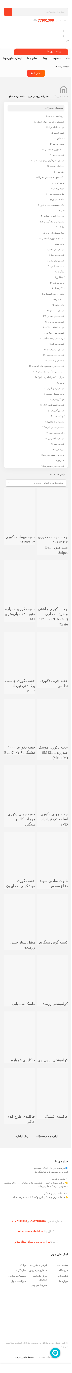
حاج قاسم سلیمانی (55, 116)
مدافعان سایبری (57, 266)
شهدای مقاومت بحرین (54, 466)
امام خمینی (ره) (57, 199)
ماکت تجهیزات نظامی (54, 149)
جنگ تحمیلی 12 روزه (55, 233)
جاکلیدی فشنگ (56, 1116)
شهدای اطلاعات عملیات (53, 216)
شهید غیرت (59, 449)
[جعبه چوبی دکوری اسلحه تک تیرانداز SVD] (52, 780)
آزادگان (61, 227)
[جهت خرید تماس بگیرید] (63, 522)
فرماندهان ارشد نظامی (53, 338)
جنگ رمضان (59, 288)
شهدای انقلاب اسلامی (54, 327)
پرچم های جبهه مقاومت (53, 455)
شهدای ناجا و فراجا (55, 127)
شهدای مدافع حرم (56, 322)
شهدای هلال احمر (56, 249)
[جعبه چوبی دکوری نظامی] (52, 646)
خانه (66, 96)
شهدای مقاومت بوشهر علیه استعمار (48, 366)
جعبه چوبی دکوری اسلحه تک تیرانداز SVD (54, 819)
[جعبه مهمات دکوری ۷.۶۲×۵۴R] (19, 503)
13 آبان (61, 271)
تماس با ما (36, 73)
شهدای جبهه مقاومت (55, 355)
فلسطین (60, 138)
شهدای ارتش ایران (55, 388)
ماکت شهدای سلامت (55, 394)
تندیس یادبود (58, 144)
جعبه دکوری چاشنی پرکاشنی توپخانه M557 (20, 686)
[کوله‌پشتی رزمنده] (52, 970)
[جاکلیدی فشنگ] (52, 1082)
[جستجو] (8, 12)
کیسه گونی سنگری (53, 942)
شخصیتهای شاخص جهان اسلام (50, 122)
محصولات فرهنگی (56, 421)
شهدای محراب (57, 344)
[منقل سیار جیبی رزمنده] (19, 908)
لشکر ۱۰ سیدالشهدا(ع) (54, 294)
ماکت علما (59, 305)
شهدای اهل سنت (56, 260)
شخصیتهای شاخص (56, 360)
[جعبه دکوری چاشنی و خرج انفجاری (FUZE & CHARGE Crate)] (52, 575)
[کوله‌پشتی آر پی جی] (52, 1026)
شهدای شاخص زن (56, 438)
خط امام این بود (57, 166)
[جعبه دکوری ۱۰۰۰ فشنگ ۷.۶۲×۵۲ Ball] (19, 713)
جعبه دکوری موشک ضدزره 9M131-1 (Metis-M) (53, 752)
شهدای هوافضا (57, 255)
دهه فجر (60, 172)
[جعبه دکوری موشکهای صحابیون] (19, 846)
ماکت (61, 383)
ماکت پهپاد (59, 244)
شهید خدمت (58, 133)
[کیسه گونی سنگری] (52, 908)
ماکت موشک (58, 283)
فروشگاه (57, 96)
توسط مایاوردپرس (24, 1357)
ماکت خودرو (58, 183)
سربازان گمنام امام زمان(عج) (51, 377)
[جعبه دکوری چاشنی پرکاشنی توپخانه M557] (19, 646)
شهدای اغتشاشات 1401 (53, 405)
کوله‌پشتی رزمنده (54, 1004)
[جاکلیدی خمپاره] (19, 1026)
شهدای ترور (59, 444)
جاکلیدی (60, 460)
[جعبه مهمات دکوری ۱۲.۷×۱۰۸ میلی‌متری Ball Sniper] (52, 503)
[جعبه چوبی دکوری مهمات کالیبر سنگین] (19, 780)
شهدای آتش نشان (56, 410)
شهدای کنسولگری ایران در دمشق (49, 160)
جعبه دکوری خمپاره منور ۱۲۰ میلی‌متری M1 (20, 614)
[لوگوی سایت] (56, 4)
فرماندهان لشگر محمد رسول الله (49, 371)
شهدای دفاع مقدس (55, 316)
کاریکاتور (60, 277)
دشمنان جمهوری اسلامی (53, 238)
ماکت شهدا (59, 299)
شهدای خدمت (58, 155)
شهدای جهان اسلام (55, 333)
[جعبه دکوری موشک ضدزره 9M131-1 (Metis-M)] (52, 713)
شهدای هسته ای (57, 310)
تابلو (62, 210)
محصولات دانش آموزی (54, 221)
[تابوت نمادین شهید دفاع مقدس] (52, 846)
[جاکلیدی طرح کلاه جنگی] (19, 1082)
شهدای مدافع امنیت (55, 349)
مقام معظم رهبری (56, 194)
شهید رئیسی (58, 188)
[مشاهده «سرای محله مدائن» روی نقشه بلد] (36, 1311)
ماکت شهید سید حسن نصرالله (50, 177)
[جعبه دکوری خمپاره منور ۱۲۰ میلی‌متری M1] (19, 575)
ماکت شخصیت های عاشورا (52, 205)
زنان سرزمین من (56, 432)
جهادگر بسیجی (57, 399)
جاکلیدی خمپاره (23, 1060)
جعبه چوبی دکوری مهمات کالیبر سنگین (21, 819)
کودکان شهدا (58, 416)
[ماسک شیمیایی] (19, 970)
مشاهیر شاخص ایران (54, 427)
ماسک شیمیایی (23, 1004)
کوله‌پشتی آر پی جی (52, 1060)
